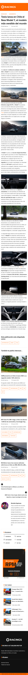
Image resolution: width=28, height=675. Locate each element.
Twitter (19, 536)
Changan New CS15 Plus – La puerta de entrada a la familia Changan (17, 590)
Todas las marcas (5, 665)
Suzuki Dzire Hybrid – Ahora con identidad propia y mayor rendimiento (17, 600)
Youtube (19, 540)
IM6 (20, 475)
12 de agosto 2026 (15, 380)
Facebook (8, 536)
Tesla (2, 57)
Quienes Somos (5, 662)
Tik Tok (19, 543)
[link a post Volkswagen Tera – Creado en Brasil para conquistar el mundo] (7, 615)
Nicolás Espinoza (4, 26)
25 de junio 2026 (14, 424)
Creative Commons (22, 674)
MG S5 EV (3, 479)
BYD (10, 432)
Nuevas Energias (5, 435)
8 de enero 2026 (16, 605)
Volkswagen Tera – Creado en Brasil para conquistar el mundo (17, 610)
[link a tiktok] (26, 1)
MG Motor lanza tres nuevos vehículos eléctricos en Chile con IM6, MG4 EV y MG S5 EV (13, 465)
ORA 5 (3, 392)
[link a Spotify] (24, 1)
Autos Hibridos (5, 432)
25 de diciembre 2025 (17, 625)
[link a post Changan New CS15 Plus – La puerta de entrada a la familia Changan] (7, 595)
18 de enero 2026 (16, 595)
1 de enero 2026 (16, 615)
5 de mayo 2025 (14, 26)
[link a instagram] (21, 1)
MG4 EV (8, 479)
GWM (20, 388)
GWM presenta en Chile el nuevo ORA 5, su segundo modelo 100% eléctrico (14, 377)
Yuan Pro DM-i (12, 435)
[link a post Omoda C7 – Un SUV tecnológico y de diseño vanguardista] (7, 625)
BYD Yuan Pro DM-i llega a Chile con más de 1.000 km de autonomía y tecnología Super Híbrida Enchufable (14, 422)
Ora (24, 388)
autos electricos (5, 388)
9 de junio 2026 (14, 467)
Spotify (8, 543)
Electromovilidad (5, 342)
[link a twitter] (20, 1)
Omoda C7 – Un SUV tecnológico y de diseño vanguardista (17, 620)
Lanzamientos (12, 14)
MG (23, 475)
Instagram (8, 540)
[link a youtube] (23, 1)
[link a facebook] (18, 1)
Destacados (4, 14)
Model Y (12, 342)
